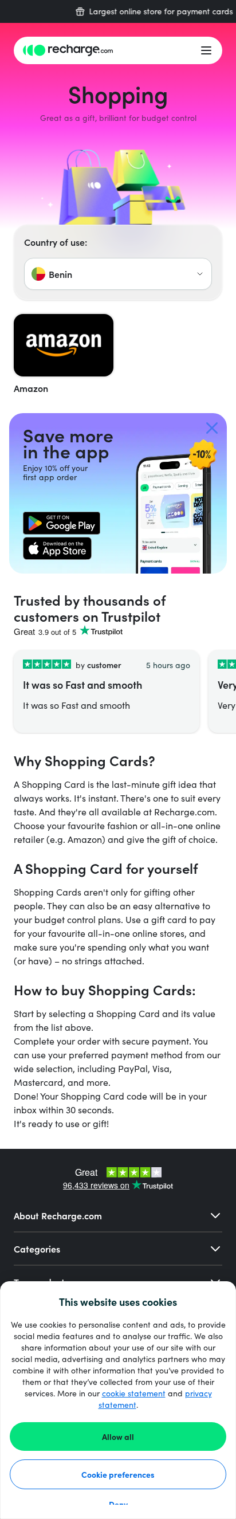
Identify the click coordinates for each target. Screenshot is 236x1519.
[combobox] (118, 274)
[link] (61, 523)
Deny (118, 1504)
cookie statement (134, 1393)
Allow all (118, 1436)
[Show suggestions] (200, 274)
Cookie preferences (118, 1474)
